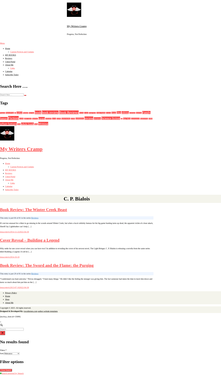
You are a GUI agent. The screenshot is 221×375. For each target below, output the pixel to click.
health (21, 119)
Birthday (25, 113)
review (89, 118)
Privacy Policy (11, 293)
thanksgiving (144, 119)
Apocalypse (10, 113)
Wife (36, 124)
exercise (139, 113)
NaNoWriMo (65, 119)
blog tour (31, 113)
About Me (9, 65)
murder (59, 119)
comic (86, 113)
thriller (150, 119)
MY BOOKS (10, 55)
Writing (43, 123)
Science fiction (110, 118)
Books (81, 113)
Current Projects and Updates (22, 52)
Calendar (8, 71)
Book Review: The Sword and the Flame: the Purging (47, 265)
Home (7, 48)
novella (73, 119)
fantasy (4, 118)
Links (12, 68)
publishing (80, 119)
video (19, 124)
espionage (132, 113)
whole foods (27, 123)
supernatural (135, 119)
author (19, 113)
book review (50, 112)
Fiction (13, 118)
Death (113, 113)
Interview (35, 119)
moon (54, 119)
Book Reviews (69, 112)
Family (146, 112)
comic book (92, 113)
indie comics (28, 119)
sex (122, 119)
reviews (97, 118)
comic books (101, 113)
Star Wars (127, 119)
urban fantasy (8, 123)
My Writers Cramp (77, 26)
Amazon (2, 113)
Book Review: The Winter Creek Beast (33, 209)
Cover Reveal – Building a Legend (29, 240)
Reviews (8, 58)
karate (41, 118)
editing (125, 112)
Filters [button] (6, 350)
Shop (7, 299)
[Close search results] (2, 333)
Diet (119, 112)
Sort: (2, 353)
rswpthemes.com (30, 311)
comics (108, 113)
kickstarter (48, 119)
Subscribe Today (12, 75)
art (15, 113)
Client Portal (10, 62)
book (38, 112)
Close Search (6, 370)
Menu (2, 43)
